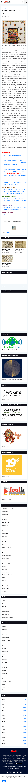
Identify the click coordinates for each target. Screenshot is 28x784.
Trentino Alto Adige (6, 681)
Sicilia (3, 676)
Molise (3, 656)
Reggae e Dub (5, 572)
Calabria (4, 632)
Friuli (3, 643)
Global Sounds (5, 609)
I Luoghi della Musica (7, 541)
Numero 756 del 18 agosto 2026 (19, 250)
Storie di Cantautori (7, 574)
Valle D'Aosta (5, 687)
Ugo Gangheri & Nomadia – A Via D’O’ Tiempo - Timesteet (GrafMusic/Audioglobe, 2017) (15, 162)
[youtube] (21, 772)
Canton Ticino (5, 637)
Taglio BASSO (5, 583)
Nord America (5, 611)
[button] (2, 2)
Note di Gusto (5, 561)
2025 (14, 740)
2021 (14, 729)
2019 (14, 724)
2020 (14, 726)
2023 (14, 735)
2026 (14, 743)
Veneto (4, 689)
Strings (4, 577)
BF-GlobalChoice (6, 522)
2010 (14, 699)
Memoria (4, 552)
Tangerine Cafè (6, 585)
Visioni (4, 591)
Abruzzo (4, 626)
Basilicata (4, 629)
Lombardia (5, 651)
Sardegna (4, 673)
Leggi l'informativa (11, 777)
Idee (3, 544)
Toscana (4, 678)
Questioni (4, 569)
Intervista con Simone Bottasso (12, 155)
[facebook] (7, 772)
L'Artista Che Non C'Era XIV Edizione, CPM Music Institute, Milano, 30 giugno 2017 (15, 200)
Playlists (4, 566)
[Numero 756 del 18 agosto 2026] (20, 244)
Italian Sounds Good (7, 547)
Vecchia (24, 286)
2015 (14, 713)
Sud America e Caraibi (7, 617)
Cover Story (5, 533)
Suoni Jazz (5, 580)
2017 (14, 718)
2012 (14, 704)
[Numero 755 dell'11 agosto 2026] (7, 258)
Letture (4, 550)
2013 (14, 707)
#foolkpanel (5, 511)
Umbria (4, 684)
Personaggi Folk (6, 563)
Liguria (4, 648)
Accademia (5, 517)
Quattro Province (6, 667)
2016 (14, 715)
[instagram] (14, 772)
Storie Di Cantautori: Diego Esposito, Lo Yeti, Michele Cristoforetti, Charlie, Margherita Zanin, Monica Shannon (15, 191)
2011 (14, 702)
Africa (3, 600)
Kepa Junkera (7, 215)
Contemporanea (6, 528)
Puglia (3, 665)
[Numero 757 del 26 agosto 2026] (7, 244)
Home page (5, 8)
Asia (3, 603)
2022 (14, 732)
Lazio (3, 645)
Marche (4, 654)
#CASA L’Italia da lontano (8, 508)
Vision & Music (5, 588)
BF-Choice (4, 519)
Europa (4, 606)
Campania (4, 634)
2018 (14, 721)
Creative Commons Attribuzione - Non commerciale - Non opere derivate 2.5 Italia (14, 766)
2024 (14, 737)
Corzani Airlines (6, 530)
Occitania (4, 659)
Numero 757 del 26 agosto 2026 (6, 250)
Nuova (3, 286)
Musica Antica (5, 558)
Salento (4, 670)
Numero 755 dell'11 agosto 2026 (6, 264)
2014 (14, 710)
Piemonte (4, 662)
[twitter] (17, 772)
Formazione (5, 539)
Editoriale (11, 8)
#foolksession (5, 514)
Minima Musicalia (6, 555)
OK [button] (4, 781)
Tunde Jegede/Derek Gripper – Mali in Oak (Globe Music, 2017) (15, 171)
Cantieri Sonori (5, 525)
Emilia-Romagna (6, 640)
